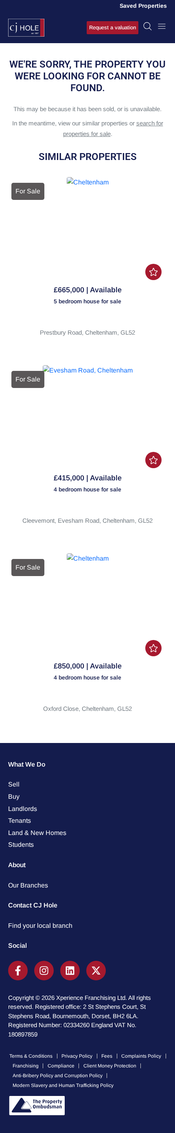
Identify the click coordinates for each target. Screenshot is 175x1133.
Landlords (22, 808)
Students (21, 844)
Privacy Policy (76, 1056)
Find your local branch (40, 925)
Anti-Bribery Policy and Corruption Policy (58, 1075)
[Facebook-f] (18, 970)
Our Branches (28, 885)
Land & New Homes (37, 832)
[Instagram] (44, 970)
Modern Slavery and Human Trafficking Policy (63, 1085)
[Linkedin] (70, 970)
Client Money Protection (109, 1066)
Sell (14, 784)
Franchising (26, 1066)
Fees (106, 1056)
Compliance (61, 1066)
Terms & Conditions (30, 1056)
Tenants (19, 820)
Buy (14, 796)
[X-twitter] (96, 970)
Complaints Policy (141, 1056)
